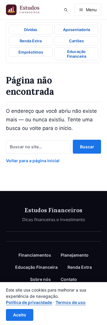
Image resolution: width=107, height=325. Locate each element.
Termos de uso (71, 302)
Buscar (87, 146)
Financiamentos (34, 255)
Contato (69, 279)
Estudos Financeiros (53, 210)
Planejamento (75, 255)
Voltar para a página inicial (32, 160)
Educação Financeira (36, 267)
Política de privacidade (29, 302)
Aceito (19, 314)
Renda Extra (79, 267)
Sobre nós (40, 279)
